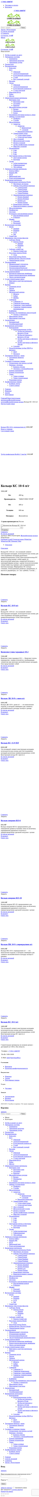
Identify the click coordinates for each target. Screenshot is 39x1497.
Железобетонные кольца (15, 402)
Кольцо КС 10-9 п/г (9, 605)
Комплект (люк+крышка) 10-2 (14, 652)
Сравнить (4, 532)
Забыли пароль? (6, 1488)
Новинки (8, 1076)
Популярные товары (12, 1080)
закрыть (3, 1112)
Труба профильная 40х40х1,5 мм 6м (14, 454)
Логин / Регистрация (12, 1462)
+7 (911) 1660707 (7, 2)
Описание (8, 545)
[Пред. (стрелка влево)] (1, 1495)
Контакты (8, 1066)
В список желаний (7, 534)
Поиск (23, 27)
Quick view (5, 623)
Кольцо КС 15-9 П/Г (10, 743)
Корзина (8, 1098)
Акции (7, 1078)
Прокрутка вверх (7, 1491)
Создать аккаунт (17, 1489)
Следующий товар (7, 431)
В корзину (5, 530)
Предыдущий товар (8, 404)
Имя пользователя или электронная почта (16, 1474)
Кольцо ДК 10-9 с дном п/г (13, 698)
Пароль (4, 1480)
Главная (3, 398)
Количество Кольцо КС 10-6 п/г (14, 525)
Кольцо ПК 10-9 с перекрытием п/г (13, 427)
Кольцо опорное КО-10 (11, 898)
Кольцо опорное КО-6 (11, 820)
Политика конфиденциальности (16, 1068)
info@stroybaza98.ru (13, 1058)
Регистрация (9, 1100)
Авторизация (9, 1096)
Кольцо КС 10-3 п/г (9, 1022)
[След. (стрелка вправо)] (4, 1495)
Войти (3, 1484)
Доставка (8, 1088)
